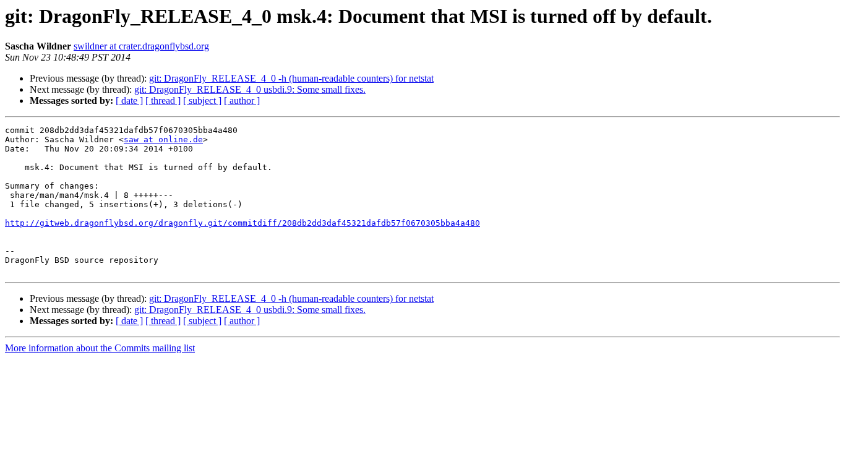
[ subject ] (202, 100)
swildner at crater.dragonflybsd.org (141, 46)
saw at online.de (163, 139)
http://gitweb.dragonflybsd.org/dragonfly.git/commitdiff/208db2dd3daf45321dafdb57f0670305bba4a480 (242, 223)
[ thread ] (163, 100)
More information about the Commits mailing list (100, 348)
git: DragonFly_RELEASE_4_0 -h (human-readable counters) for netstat (291, 78)
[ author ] (242, 100)
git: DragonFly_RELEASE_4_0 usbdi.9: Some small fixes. (250, 89)
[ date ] (129, 100)
